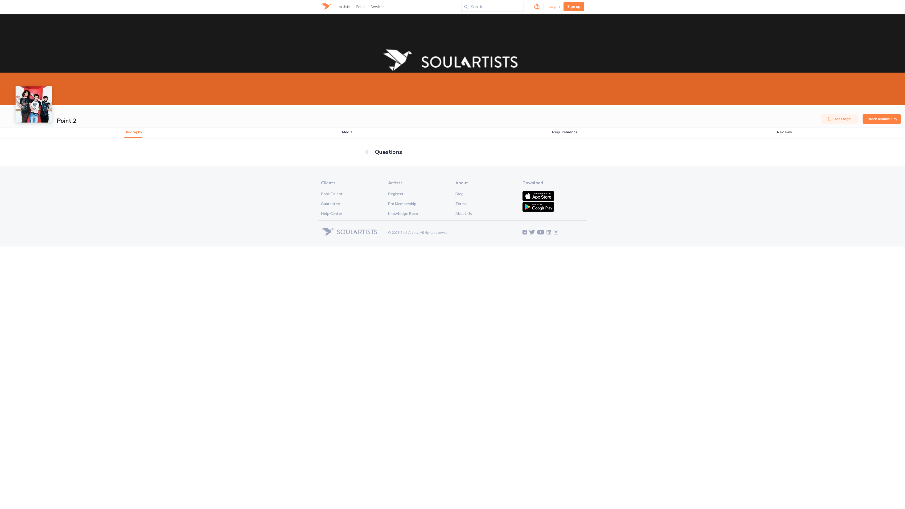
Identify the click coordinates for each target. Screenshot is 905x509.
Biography (133, 132)
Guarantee (330, 203)
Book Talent (332, 194)
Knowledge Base (403, 213)
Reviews (784, 132)
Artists (344, 6)
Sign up (573, 6)
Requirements (564, 132)
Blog (459, 194)
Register (395, 194)
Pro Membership (402, 203)
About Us (463, 213)
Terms (461, 203)
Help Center (331, 213)
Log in (554, 6)
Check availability (881, 119)
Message (843, 119)
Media (347, 132)
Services (377, 6)
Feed (360, 6)
